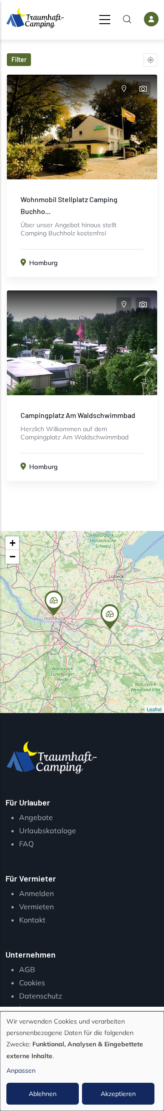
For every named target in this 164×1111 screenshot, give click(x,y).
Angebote (36, 817)
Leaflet (154, 709)
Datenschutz (40, 995)
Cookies (32, 982)
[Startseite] (35, 18)
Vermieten (36, 906)
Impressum (37, 1008)
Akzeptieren (118, 1094)
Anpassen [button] (21, 1070)
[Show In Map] (124, 89)
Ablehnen (42, 1094)
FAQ (26, 843)
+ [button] (12, 543)
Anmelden (36, 893)
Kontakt (32, 919)
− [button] (12, 556)
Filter (18, 59)
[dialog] (82, 1061)
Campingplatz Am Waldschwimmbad (77, 415)
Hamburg (43, 263)
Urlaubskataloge (47, 830)
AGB (27, 969)
